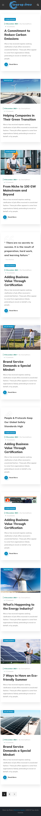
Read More (13, 64)
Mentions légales (19, 810)
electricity (8, 569)
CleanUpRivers (27, 24)
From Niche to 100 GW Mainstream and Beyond (19, 190)
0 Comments (11, 26)
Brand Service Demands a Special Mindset (17, 366)
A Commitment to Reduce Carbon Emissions (17, 35)
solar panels (8, 326)
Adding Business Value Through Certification (16, 281)
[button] (38, 5)
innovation (8, 80)
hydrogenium (10, 19)
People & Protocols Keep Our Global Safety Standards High (18, 422)
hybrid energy (9, 640)
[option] (21, 337)
